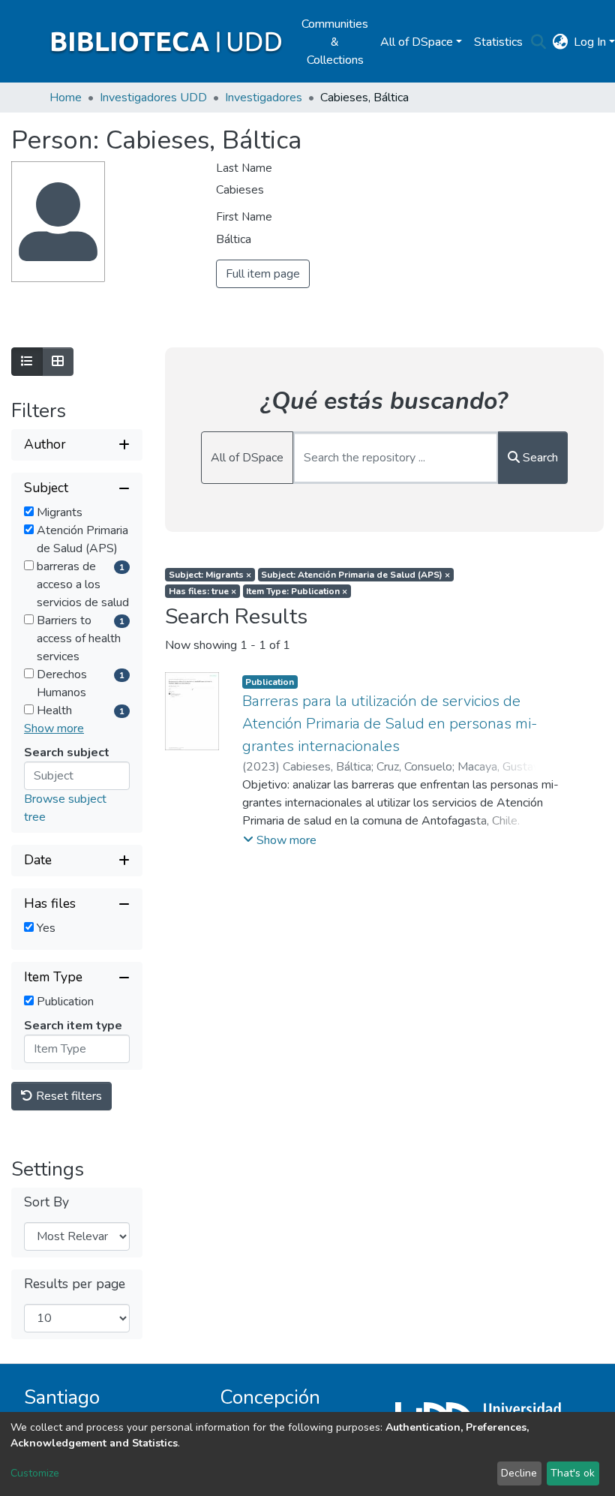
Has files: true (202, 591)
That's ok (572, 1473)
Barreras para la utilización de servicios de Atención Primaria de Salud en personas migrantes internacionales (389, 723)
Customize (34, 1473)
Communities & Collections (335, 42)
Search (539, 457)
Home (66, 97)
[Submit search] (538, 42)
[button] (559, 42)
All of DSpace (247, 457)
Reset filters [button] (67, 1096)
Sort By (46, 1202)
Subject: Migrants (210, 575)
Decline (519, 1473)
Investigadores (263, 97)
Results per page (74, 1284)
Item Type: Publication (296, 591)
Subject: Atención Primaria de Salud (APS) (355, 575)
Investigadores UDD (153, 97)
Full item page (263, 274)
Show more (54, 728)
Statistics (498, 42)
